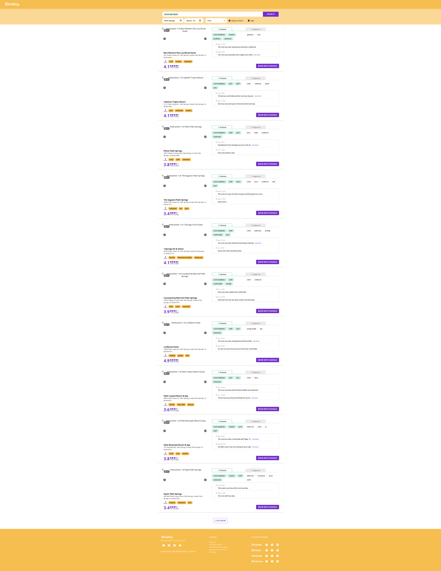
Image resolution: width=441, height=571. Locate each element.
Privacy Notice (166, 551)
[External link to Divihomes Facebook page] (266, 561)
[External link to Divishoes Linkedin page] (272, 545)
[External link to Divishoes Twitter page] (277, 545)
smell (249, 84)
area (215, 88)
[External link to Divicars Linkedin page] (272, 550)
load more (220, 520)
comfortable (218, 235)
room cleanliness (219, 35)
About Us (212, 542)
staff (238, 84)
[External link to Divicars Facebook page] (266, 550)
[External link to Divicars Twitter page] (277, 550)
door (259, 35)
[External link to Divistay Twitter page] (174, 545)
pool (230, 84)
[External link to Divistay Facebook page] (163, 545)
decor (238, 182)
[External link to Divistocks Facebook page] (266, 556)
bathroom (257, 231)
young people (251, 329)
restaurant (227, 39)
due (261, 329)
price (248, 133)
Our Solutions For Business (218, 547)
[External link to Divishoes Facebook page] (266, 545)
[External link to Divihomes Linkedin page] (272, 561)
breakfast (217, 39)
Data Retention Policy (179, 551)
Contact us (191, 551)
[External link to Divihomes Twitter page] (277, 561)
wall (273, 182)
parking (267, 231)
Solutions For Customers (217, 550)
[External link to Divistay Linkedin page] (169, 545)
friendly (228, 284)
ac (266, 427)
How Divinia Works (215, 545)
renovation (261, 476)
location (232, 35)
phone (267, 84)
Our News (212, 552)
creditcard (257, 84)
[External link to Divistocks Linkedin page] (272, 556)
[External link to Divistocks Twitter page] (277, 556)
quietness (250, 35)
